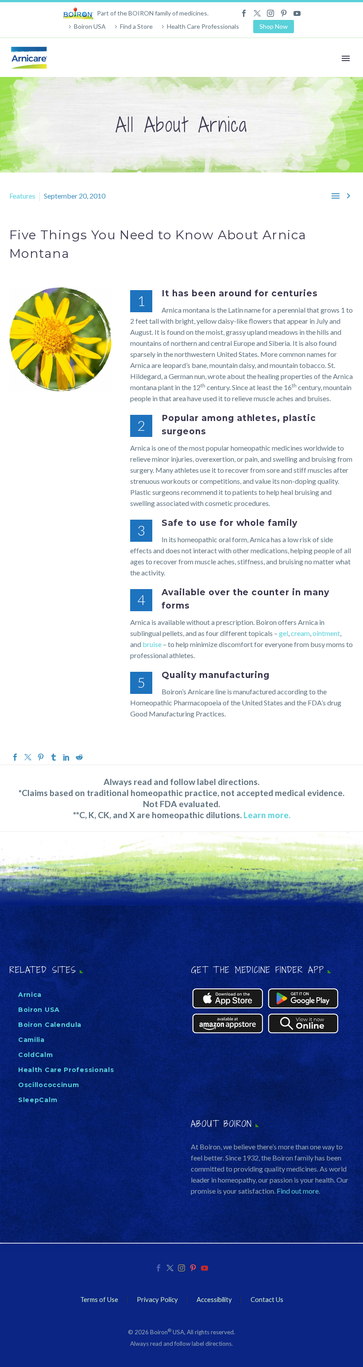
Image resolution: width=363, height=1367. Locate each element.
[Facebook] (244, 13)
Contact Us (267, 1299)
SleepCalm (37, 1100)
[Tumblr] (53, 757)
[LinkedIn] (66, 757)
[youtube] (204, 1267)
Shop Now (273, 26)
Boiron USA (90, 26)
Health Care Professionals (203, 26)
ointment (326, 633)
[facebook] (158, 1267)
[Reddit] (79, 757)
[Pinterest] (283, 13)
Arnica (30, 995)
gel (283, 633)
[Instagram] (270, 13)
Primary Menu (346, 58)
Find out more (298, 1191)
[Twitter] (257, 13)
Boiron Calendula (49, 1025)
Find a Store (136, 26)
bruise (152, 644)
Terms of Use (99, 1299)
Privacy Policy (157, 1299)
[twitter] (170, 1267)
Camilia (31, 1040)
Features (22, 195)
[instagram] (181, 1267)
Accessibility (214, 1299)
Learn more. (266, 815)
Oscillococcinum (48, 1085)
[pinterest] (193, 1267)
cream (300, 633)
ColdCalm (35, 1055)
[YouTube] (297, 13)
